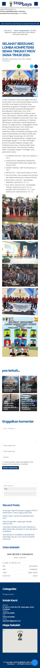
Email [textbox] (5, 619)
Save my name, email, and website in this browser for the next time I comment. (17, 463)
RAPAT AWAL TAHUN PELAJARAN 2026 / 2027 (27, 388)
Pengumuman (24, 30)
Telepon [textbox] (5, 611)
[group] (20, 607)
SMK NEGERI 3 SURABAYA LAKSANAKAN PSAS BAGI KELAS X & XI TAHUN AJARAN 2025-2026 (18, 537)
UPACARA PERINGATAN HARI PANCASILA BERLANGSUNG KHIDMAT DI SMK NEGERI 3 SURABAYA (28, 403)
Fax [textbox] (4, 615)
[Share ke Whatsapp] (18, 66)
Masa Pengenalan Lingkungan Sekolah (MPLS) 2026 (10, 405)
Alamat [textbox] (5, 605)
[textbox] (20, 608)
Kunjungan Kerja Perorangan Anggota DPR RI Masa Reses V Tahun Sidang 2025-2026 (10, 386)
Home (16, 30)
